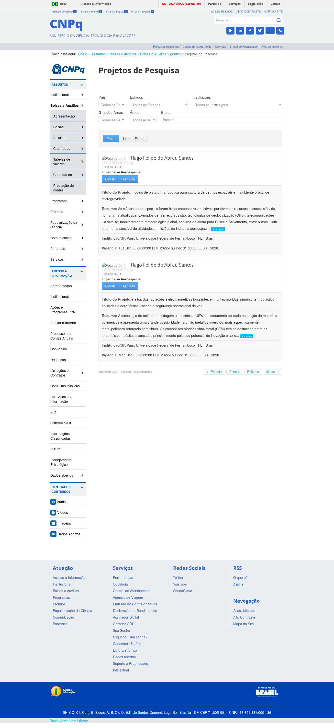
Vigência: (110, 248)
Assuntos (98, 53)
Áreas (134, 112)
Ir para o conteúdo (63, 11)
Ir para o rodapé (142, 11)
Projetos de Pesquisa (201, 53)
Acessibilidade (222, 11)
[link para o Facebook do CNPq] (250, 31)
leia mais (218, 229)
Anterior (234, 371)
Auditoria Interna (63, 322)
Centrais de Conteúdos (62, 489)
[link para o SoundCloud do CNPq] (240, 31)
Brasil (65, 4)
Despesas (58, 359)
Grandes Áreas (111, 112)
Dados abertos (61, 475)
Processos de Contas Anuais (61, 336)
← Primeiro (215, 371)
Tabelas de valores (61, 161)
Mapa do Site (273, 11)
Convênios (58, 348)
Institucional (59, 94)
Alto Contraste (248, 11)
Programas (58, 200)
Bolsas (58, 126)
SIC (53, 412)
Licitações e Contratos (59, 372)
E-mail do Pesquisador (244, 46)
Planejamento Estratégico (61, 462)
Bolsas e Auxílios (123, 53)
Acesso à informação (96, 4)
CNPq (82, 53)
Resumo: (109, 208)
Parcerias (57, 248)
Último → (272, 371)
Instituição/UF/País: (119, 238)
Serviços (220, 46)
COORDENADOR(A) (117, 163)
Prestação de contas (63, 187)
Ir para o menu (90, 11)
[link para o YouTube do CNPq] (230, 31)
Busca (166, 112)
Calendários (62, 174)
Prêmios (56, 211)
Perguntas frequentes (166, 46)
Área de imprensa (272, 46)
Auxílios (59, 137)
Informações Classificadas (60, 436)
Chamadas (61, 148)
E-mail (110, 178)
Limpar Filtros (133, 138)
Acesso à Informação (62, 273)
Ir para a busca (116, 11)
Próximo (253, 371)
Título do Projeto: (117, 192)
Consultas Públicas (65, 385)
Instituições (202, 97)
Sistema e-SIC (61, 422)
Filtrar (111, 138)
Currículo (128, 178)
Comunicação (61, 237)
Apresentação (64, 116)
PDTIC (55, 448)
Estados (136, 97)
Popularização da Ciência (63, 224)
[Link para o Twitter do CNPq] (260, 31)
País (102, 97)
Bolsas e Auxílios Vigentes (160, 53)
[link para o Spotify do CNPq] (270, 30)
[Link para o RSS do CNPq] (280, 31)
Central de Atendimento (197, 46)
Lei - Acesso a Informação (61, 399)
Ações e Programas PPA (62, 309)
